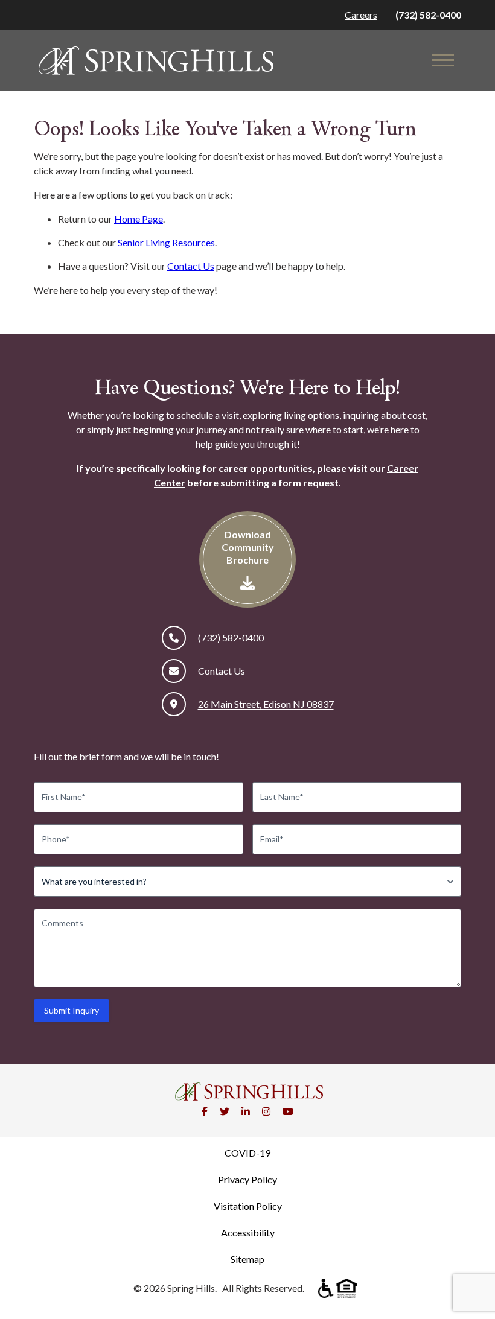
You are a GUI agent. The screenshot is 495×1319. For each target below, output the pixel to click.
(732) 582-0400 (428, 15)
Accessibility (248, 1232)
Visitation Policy (248, 1206)
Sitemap (247, 1259)
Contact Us (190, 266)
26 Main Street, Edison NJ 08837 (266, 704)
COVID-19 (247, 1152)
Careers (361, 15)
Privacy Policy (247, 1179)
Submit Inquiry (71, 1010)
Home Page (138, 218)
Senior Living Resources (166, 242)
